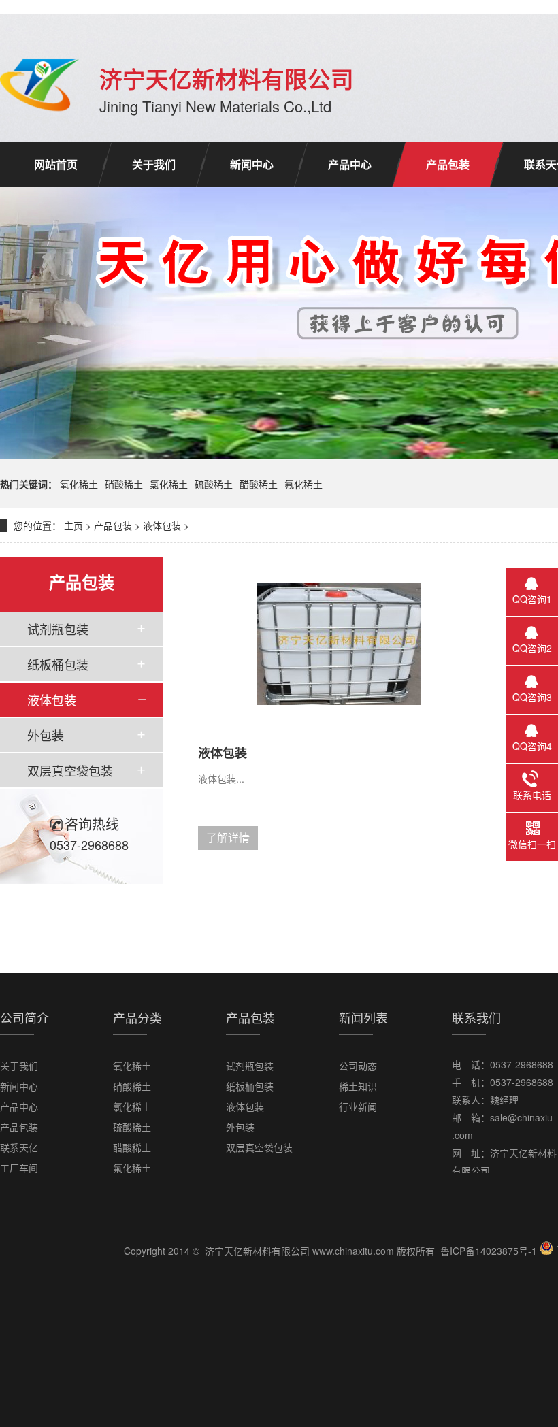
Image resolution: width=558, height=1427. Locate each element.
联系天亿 (19, 1147)
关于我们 (154, 164)
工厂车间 (19, 1168)
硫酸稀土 (214, 484)
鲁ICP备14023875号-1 (488, 1251)
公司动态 (358, 1065)
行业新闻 (358, 1106)
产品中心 (350, 164)
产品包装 (448, 164)
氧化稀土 (79, 484)
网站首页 (56, 164)
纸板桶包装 (57, 664)
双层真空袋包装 (70, 770)
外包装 (45, 735)
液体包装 (162, 525)
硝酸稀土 (124, 484)
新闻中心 (252, 164)
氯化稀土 (169, 484)
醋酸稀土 (259, 484)
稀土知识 (358, 1086)
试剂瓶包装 (57, 629)
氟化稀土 (303, 484)
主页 (73, 525)
